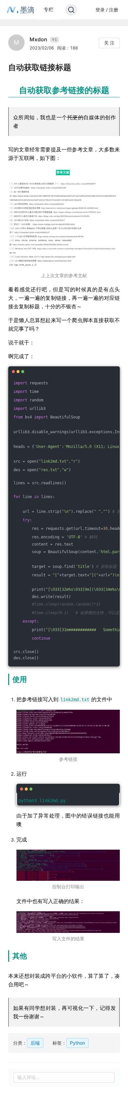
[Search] (71, 10)
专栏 (48, 9)
